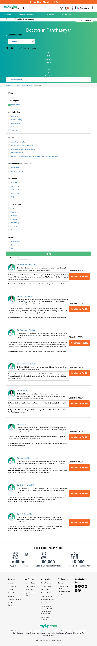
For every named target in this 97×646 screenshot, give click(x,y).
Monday (14, 216)
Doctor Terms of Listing (63, 587)
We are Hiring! (12, 593)
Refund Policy (28, 589)
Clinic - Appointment (17, 171)
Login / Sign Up (84, 20)
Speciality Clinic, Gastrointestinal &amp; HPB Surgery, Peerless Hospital (34, 156)
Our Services (46, 579)
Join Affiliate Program (45, 618)
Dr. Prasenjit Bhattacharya (27, 364)
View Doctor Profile (79, 276)
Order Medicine (46, 583)
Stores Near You (46, 596)
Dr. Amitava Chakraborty (26, 265)
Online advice (15, 168)
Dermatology (15, 116)
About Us (11, 583)
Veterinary (14, 130)
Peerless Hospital (17, 153)
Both (12, 248)
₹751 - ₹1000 (15, 193)
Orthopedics (15, 127)
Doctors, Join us (63, 583)
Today (13, 208)
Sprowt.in (11, 596)
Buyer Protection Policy (29, 594)
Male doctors (15, 241)
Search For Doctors (47, 599)
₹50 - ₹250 (14, 183)
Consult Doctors (46, 586)
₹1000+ (13, 197)
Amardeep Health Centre (19, 142)
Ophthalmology (16, 123)
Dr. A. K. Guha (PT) (24, 514)
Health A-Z (12, 20)
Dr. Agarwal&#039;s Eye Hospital (22, 145)
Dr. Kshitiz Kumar (23, 424)
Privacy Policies (29, 583)
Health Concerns (26, 14)
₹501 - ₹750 (15, 190)
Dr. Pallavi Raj (22, 390)
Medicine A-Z (67, 14)
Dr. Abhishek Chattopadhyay (27, 458)
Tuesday (14, 219)
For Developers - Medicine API (46, 613)
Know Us (11, 579)
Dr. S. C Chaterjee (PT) (26, 485)
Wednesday (15, 223)
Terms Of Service (29, 586)
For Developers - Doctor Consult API (47, 607)
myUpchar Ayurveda (14, 599)
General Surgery (16, 120)
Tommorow (14, 212)
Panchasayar (15, 105)
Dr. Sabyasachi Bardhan (26, 330)
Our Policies (29, 579)
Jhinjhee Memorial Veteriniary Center (23, 149)
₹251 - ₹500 (15, 186)
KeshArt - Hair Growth (12, 604)
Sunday (13, 230)
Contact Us (11, 589)
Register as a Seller (47, 603)
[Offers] (61, 7)
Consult (7, 14)
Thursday (14, 226)
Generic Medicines (47, 593)
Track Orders (45, 589)
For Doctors (63, 579)
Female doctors (16, 245)
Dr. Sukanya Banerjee (25, 296)
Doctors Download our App (64, 593)
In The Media (12, 586)
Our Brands (49, 14)
